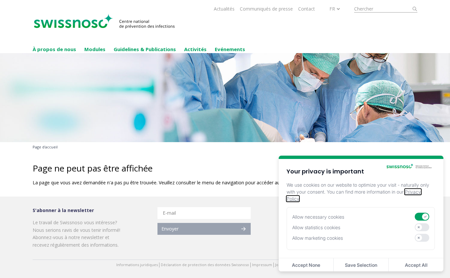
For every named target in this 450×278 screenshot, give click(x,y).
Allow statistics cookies (316, 227)
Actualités (224, 9)
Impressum (262, 265)
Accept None (306, 265)
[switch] (422, 217)
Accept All (416, 265)
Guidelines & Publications (145, 49)
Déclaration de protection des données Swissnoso (205, 265)
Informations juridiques (137, 265)
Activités (195, 49)
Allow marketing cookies (317, 238)
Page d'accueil (45, 147)
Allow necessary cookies (318, 217)
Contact (306, 9)
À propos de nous (54, 49)
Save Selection (361, 265)
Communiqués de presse (266, 9)
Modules (94, 49)
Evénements (230, 49)
